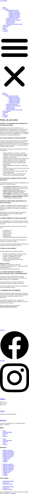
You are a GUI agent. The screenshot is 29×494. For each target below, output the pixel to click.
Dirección (3, 420)
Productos (5, 8)
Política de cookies (7, 484)
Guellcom (13, 493)
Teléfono (2, 399)
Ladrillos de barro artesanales (13, 20)
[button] (14, 62)
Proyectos (5, 26)
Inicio (4, 7)
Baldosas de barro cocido (12, 10)
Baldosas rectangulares (14, 13)
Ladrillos (5, 460)
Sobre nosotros (6, 25)
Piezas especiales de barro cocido (14, 24)
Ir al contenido (3, 0)
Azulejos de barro (10, 21)
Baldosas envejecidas (14, 17)
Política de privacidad (8, 481)
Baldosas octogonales (14, 14)
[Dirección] (1, 417)
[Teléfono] (1, 396)
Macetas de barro (10, 22)
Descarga (5, 29)
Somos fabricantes (7, 432)
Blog (4, 28)
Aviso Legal (6, 482)
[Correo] (1, 408)
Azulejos (5, 461)
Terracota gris (6, 458)
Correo (2, 411)
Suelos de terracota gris (11, 18)
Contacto (5, 31)
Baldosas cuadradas (14, 11)
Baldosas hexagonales (14, 15)
